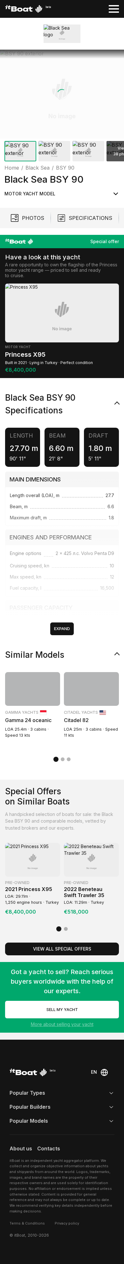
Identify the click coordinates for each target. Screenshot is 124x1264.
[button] (62, 94)
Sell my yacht (62, 1009)
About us (21, 1149)
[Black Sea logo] (62, 34)
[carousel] (62, 107)
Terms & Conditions (27, 1223)
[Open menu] (114, 9)
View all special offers (62, 949)
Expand (62, 628)
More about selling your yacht (62, 1024)
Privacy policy (67, 1223)
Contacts (48, 1149)
